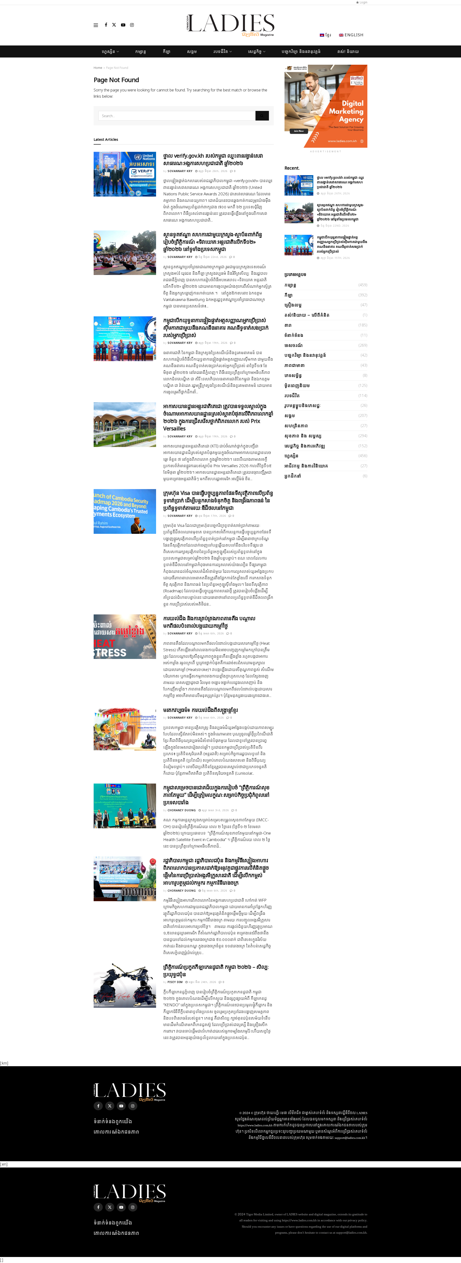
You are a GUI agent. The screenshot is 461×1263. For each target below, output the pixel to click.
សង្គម (192, 51)
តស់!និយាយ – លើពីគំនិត (307, 315)
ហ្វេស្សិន (108, 51)
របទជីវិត (220, 51)
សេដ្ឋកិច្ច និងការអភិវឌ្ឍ (305, 446)
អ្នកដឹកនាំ (293, 476)
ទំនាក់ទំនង (294, 335)
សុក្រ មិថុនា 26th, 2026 (212, 171)
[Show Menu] (96, 25)
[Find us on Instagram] (132, 25)
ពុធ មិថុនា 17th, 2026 (212, 515)
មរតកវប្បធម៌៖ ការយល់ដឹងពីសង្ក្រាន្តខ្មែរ (200, 709)
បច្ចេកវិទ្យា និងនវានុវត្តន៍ (301, 51)
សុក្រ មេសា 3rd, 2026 (215, 810)
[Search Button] (262, 116)
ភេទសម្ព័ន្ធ (293, 375)
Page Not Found (117, 68)
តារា (288, 325)
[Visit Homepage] (230, 25)
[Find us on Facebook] (106, 25)
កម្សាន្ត (140, 51)
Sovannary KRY (180, 171)
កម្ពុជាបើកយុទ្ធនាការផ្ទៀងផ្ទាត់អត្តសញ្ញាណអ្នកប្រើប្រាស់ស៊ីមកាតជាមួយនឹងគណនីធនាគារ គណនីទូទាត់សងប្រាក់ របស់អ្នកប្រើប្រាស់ (215, 327)
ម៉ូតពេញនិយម (297, 385)
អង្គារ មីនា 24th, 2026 (202, 982)
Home (98, 68)
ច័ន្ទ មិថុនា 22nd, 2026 (212, 257)
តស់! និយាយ (348, 51)
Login (363, 2)
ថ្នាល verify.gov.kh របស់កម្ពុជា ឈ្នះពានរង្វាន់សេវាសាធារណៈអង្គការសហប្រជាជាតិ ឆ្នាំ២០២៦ (213, 159)
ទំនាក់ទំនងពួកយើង (113, 1122)
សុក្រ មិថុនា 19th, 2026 (212, 342)
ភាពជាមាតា (295, 365)
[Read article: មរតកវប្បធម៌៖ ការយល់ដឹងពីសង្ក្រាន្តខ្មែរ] (125, 728)
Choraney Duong (182, 810)
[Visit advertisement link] (326, 106)
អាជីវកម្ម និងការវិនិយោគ (306, 466)
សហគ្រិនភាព (296, 425)
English (353, 35)
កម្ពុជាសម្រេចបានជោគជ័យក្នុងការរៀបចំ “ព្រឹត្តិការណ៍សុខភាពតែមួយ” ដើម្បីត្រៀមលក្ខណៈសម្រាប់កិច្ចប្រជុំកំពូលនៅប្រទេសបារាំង (216, 795)
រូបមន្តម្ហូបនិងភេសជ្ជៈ (303, 405)
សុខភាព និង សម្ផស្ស (303, 436)
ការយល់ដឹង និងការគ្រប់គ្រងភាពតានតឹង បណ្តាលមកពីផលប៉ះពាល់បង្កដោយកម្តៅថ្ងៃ (209, 621)
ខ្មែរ (327, 35)
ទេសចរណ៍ (294, 345)
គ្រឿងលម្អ (293, 305)
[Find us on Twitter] (114, 25)
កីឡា (166, 51)
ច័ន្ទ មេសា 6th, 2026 (211, 633)
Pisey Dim (175, 982)
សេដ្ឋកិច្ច (255, 51)
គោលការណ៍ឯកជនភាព (116, 1132)
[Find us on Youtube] (123, 25)
